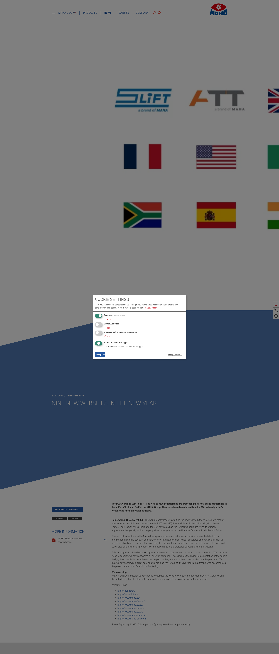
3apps (107, 319)
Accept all (100, 354)
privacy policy (151, 308)
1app (107, 328)
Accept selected (175, 354)
